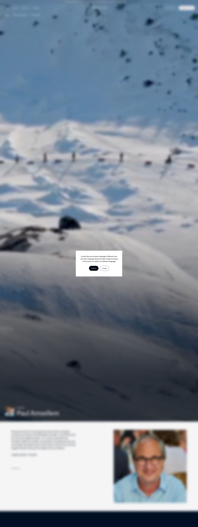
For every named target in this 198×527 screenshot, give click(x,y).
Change (104, 268)
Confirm (93, 268)
